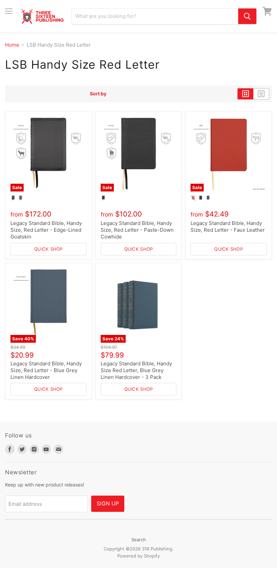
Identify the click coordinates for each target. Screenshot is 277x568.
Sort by (98, 93)
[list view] (261, 93)
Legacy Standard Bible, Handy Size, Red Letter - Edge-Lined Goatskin (46, 230)
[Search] (247, 16)
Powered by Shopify (138, 556)
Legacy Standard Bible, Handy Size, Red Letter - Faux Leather (228, 226)
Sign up (108, 503)
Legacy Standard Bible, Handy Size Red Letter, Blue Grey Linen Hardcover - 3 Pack (136, 370)
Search (138, 539)
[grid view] (245, 93)
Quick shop (48, 249)
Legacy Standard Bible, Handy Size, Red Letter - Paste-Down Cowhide (137, 230)
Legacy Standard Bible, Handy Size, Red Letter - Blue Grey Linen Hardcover (46, 370)
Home (12, 45)
